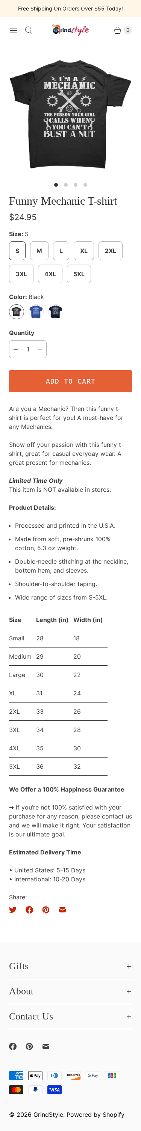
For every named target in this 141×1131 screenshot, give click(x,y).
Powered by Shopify (95, 1114)
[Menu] (13, 30)
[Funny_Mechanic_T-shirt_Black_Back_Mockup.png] (70, 114)
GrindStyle (48, 1114)
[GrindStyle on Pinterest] (34, 1046)
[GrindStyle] (70, 30)
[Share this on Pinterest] (46, 910)
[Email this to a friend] (62, 910)
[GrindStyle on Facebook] (17, 1046)
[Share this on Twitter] (15, 910)
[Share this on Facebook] (29, 910)
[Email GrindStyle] (50, 1046)
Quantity (21, 332)
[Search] (28, 30)
